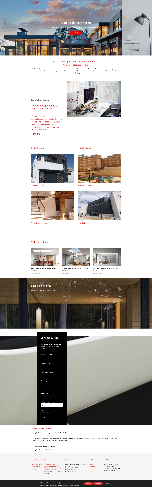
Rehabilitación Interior (39, 223)
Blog (85, 3)
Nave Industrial (83, 223)
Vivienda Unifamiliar (38, 185)
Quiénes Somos (55, 3)
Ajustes (107, 483)
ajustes (77, 485)
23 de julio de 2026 (98, 274)
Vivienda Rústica (84, 148)
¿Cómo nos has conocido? (48, 402)
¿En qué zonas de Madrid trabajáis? (45, 450)
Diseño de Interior (37, 148)
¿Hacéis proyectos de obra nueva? (45, 446)
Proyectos (72, 3)
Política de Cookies (36, 466)
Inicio (47, 3)
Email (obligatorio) (46, 363)
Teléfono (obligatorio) (47, 372)
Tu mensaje (44, 381)
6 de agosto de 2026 (67, 274)
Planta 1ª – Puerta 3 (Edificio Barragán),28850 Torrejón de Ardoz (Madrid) (53, 466)
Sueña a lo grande (41, 286)
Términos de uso (36, 468)
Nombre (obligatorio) (47, 355)
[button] (76, 433)
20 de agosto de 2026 (36, 274)
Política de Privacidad (37, 464)
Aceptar (88, 483)
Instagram (92, 466)
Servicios (64, 3)
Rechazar (98, 483)
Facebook (91, 464)
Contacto (79, 3)
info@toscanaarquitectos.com (51, 470)
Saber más (76, 33)
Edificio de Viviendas (86, 185)
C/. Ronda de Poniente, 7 (50, 464)
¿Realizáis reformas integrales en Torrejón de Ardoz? (50, 433)
